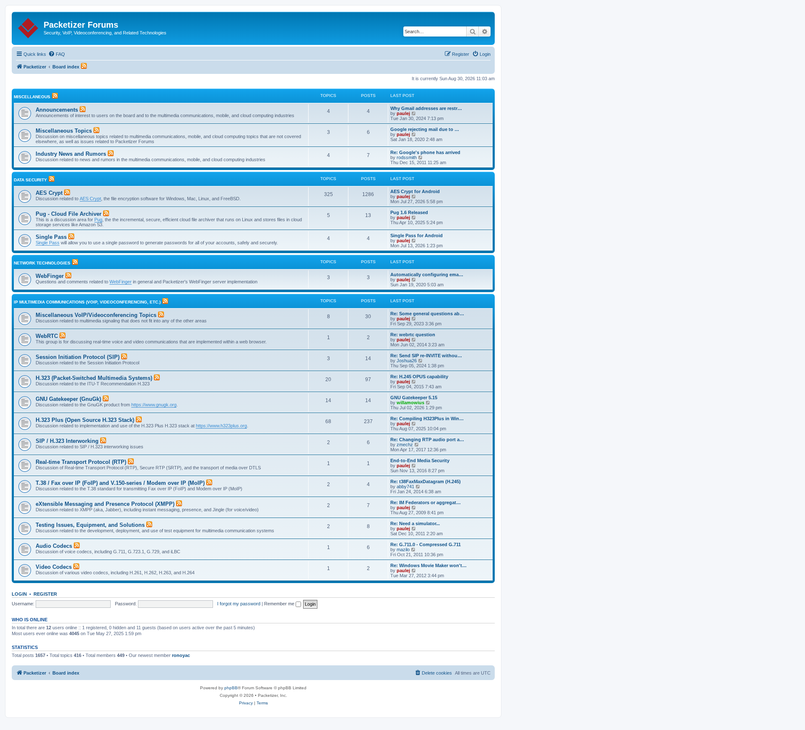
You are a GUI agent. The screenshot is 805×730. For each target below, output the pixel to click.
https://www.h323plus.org (221, 425)
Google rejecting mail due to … (424, 129)
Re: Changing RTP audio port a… (427, 439)
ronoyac (181, 655)
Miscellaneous (32, 96)
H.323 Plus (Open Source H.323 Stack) (85, 420)
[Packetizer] (29, 26)
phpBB (231, 688)
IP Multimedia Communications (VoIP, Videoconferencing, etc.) (87, 302)
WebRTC (47, 336)
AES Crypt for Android (415, 191)
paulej (403, 113)
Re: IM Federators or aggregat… (425, 502)
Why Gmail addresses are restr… (426, 108)
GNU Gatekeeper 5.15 (413, 397)
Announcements (57, 110)
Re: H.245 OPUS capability (419, 376)
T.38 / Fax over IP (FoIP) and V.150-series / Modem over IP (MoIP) (120, 483)
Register (45, 594)
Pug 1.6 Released (409, 212)
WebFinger (50, 276)
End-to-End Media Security (419, 460)
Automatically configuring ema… (426, 274)
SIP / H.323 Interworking (67, 441)
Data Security (30, 180)
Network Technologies (42, 263)
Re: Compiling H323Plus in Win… (427, 418)
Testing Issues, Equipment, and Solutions (90, 525)
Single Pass (51, 237)
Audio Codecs (54, 546)
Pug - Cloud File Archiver (68, 214)
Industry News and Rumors (71, 154)
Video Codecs (54, 567)
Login (19, 594)
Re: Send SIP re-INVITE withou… (426, 355)
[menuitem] (56, 54)
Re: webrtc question (412, 334)
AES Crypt (49, 193)
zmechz (405, 444)
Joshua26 (407, 360)
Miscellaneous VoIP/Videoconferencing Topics (96, 315)
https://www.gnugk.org (154, 404)
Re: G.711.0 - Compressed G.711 (425, 544)
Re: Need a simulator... (415, 523)
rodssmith (407, 157)
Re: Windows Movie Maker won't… (428, 565)
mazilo (403, 549)
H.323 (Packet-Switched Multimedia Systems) (94, 378)
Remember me (280, 603)
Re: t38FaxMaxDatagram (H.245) (425, 481)
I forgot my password (238, 603)
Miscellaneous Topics (64, 131)
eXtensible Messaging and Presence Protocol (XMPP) (105, 504)
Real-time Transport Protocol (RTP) (81, 462)
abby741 (405, 486)
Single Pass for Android (416, 235)
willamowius (410, 402)
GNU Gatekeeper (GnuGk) (68, 399)
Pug (98, 219)
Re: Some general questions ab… (427, 313)
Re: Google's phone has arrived (425, 152)
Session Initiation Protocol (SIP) (77, 357)
